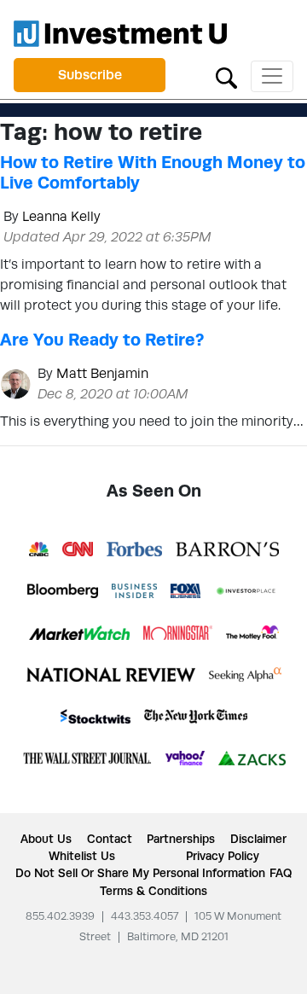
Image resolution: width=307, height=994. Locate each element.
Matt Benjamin (102, 373)
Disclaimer (258, 839)
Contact (109, 839)
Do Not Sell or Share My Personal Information (140, 873)
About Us (46, 839)
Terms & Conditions (153, 891)
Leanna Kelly (61, 216)
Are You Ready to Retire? (102, 339)
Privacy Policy (222, 856)
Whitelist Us (82, 856)
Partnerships (181, 839)
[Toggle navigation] (272, 76)
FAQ (280, 873)
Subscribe (90, 75)
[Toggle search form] (226, 76)
